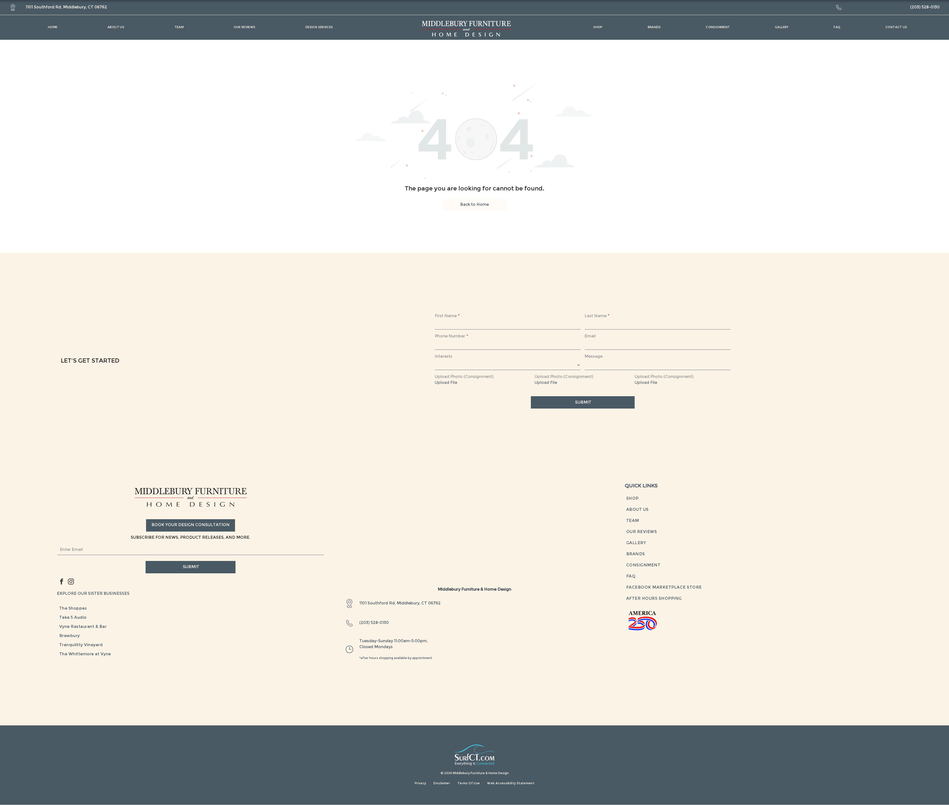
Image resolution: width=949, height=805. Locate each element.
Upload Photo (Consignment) (464, 376)
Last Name (595, 316)
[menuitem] (52, 27)
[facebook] (61, 582)
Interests (443, 356)
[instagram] (71, 582)
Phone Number (450, 336)
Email (590, 336)
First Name (446, 316)
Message (593, 356)
